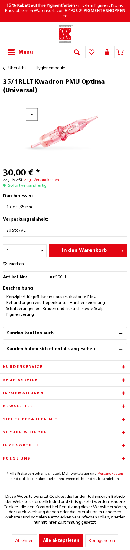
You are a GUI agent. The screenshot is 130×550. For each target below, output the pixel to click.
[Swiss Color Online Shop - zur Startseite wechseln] (65, 34)
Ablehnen (24, 540)
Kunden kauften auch (30, 333)
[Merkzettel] (91, 52)
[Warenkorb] (120, 52)
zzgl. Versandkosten (41, 180)
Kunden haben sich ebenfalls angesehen (50, 349)
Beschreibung (18, 288)
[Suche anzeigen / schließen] (77, 52)
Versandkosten (110, 474)
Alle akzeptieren (61, 540)
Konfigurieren (102, 540)
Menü (25, 52)
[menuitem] (20, 52)
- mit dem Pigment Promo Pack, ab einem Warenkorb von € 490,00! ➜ (65, 10)
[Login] (106, 52)
